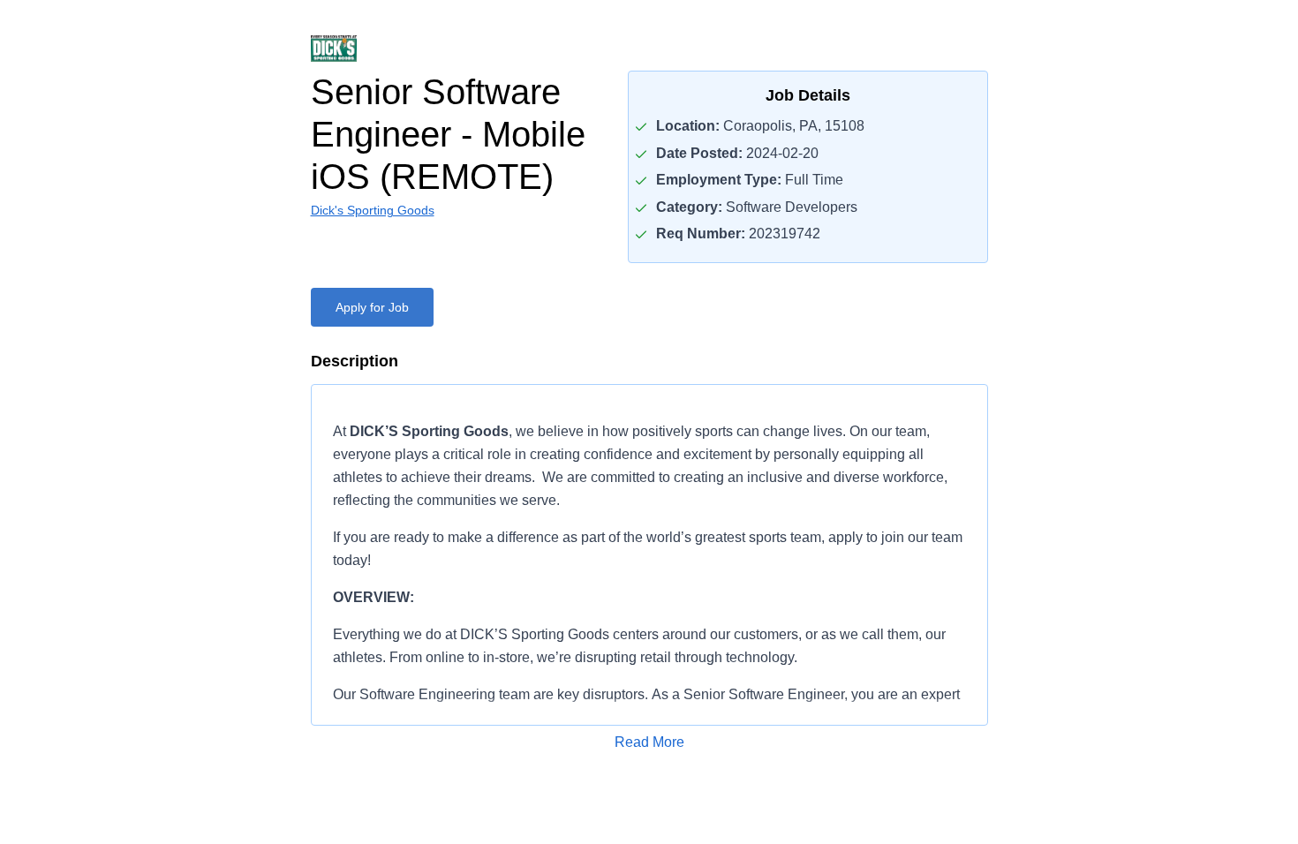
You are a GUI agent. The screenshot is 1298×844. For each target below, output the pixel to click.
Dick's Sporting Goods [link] (372, 210)
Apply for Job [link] (372, 307)
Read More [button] (649, 742)
